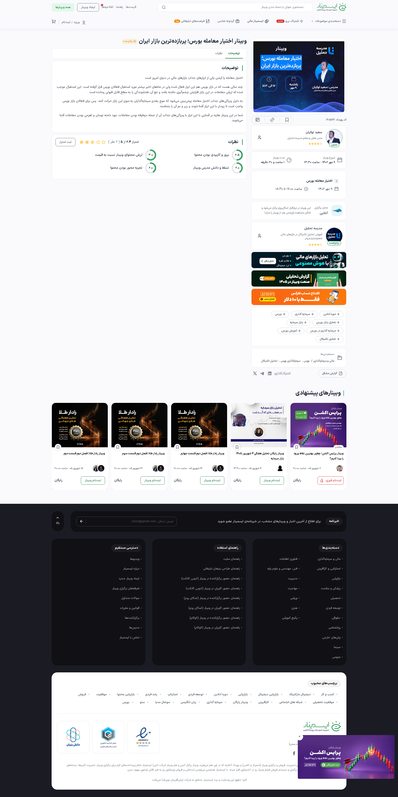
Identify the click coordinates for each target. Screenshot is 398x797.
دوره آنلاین (221, 694)
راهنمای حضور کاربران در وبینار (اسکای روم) (214, 608)
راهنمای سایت (232, 559)
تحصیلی (336, 598)
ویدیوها (135, 559)
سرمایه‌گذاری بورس (290, 361)
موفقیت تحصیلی (324, 702)
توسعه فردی (333, 608)
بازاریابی (336, 578)
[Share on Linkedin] (269, 373)
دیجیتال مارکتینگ (300, 694)
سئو (143, 702)
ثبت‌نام (66, 22)
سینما (337, 647)
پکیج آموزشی (290, 618)
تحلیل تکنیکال (269, 361)
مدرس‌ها (134, 627)
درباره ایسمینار (131, 568)
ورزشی (294, 598)
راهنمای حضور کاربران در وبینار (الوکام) (217, 627)
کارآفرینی (263, 702)
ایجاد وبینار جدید (129, 578)
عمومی (336, 657)
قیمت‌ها (131, 7)
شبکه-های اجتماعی (291, 702)
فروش (82, 694)
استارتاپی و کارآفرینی (329, 568)
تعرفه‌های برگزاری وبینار (126, 588)
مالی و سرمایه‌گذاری (323, 361)
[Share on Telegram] (262, 373)
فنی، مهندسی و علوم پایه (282, 568)
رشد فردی (151, 694)
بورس (306, 361)
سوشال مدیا (163, 702)
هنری (294, 608)
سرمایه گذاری (215, 702)
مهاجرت (293, 588)
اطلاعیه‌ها (107, 7)
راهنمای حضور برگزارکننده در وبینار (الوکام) (215, 618)
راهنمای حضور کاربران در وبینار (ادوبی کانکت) (213, 588)
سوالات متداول (130, 598)
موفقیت (101, 694)
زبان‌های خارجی (331, 637)
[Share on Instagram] (255, 373)
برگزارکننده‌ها (132, 618)
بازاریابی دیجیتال (268, 694)
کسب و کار (328, 694)
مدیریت (293, 578)
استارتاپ (173, 694)
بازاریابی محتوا (126, 694)
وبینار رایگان (241, 702)
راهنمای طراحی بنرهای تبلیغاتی (222, 568)
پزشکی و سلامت (331, 588)
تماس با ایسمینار (130, 637)
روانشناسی (334, 627)
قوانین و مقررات (130, 608)
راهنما (119, 7)
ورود (77, 22)
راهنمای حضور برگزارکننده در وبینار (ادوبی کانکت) (211, 578)
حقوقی (336, 618)
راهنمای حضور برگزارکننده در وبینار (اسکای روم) (212, 598)
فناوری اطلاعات (289, 559)
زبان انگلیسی (189, 702)
